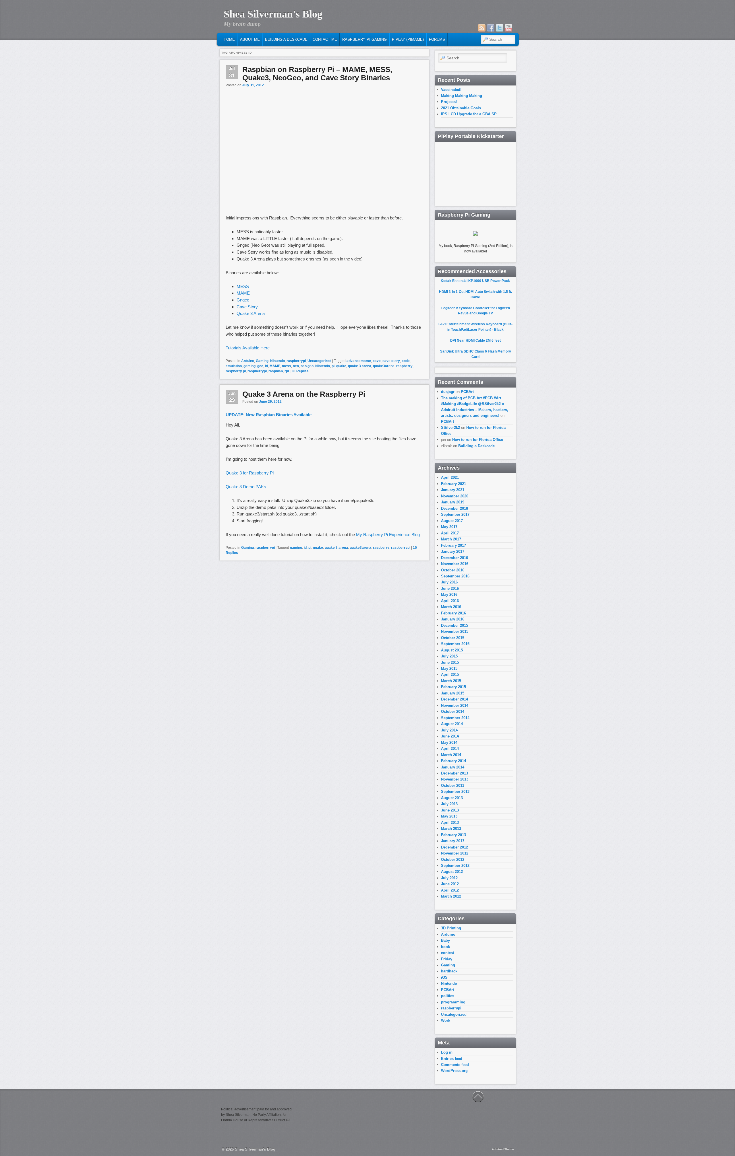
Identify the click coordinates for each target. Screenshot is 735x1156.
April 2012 (450, 890)
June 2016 (450, 588)
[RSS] (482, 28)
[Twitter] (499, 28)
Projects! (449, 102)
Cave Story (247, 306)
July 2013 (449, 804)
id (266, 366)
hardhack (449, 971)
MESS (243, 286)
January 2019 (452, 502)
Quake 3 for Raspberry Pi (251, 472)
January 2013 (452, 841)
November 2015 (454, 631)
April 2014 (450, 748)
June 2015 (450, 662)
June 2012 (450, 884)
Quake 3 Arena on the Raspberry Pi (303, 394)
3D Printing (451, 928)
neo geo (307, 366)
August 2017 (452, 521)
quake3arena (383, 366)
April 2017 (450, 533)
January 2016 (452, 619)
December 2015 (454, 625)
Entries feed (451, 1058)
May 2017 (449, 527)
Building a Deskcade (286, 39)
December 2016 (454, 558)
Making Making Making (461, 96)
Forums (437, 39)
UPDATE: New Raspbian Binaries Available (269, 414)
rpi (287, 371)
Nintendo (277, 361)
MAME (243, 293)
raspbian (275, 371)
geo (260, 366)
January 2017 (452, 551)
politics (447, 996)
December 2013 (454, 773)
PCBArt (467, 392)
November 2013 (454, 779)
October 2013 (452, 785)
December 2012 (454, 847)
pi (333, 366)
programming (453, 1002)
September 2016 (455, 576)
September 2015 (455, 644)
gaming (249, 366)
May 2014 (449, 742)
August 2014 (452, 724)
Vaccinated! (451, 89)
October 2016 (452, 570)
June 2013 (450, 810)
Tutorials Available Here (248, 347)
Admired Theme (503, 1149)
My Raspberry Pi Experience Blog (388, 534)
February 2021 (453, 484)
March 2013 (451, 828)
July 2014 (449, 730)
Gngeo (243, 299)
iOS (444, 977)
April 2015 (450, 674)
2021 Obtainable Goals (461, 108)
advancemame (359, 361)
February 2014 (453, 761)
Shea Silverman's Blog (273, 14)
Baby (445, 940)
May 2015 (449, 668)
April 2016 (450, 601)
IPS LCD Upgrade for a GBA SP (469, 114)
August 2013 (452, 798)
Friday (446, 959)
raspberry (404, 366)
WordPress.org (454, 1071)
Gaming (262, 361)
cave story (391, 361)
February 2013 (453, 835)
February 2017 (453, 545)
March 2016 (451, 607)
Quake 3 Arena (251, 313)
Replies (300, 371)
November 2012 (454, 853)
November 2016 (454, 564)
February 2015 (453, 687)
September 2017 (455, 514)
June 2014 (450, 736)
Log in (446, 1052)
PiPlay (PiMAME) (408, 39)
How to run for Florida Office (477, 439)
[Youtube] (508, 28)
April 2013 (450, 822)
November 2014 (454, 705)
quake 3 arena (359, 366)
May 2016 (449, 594)
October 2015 (452, 638)
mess (286, 366)
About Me (250, 39)
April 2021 (450, 477)
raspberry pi (236, 371)
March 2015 (451, 681)
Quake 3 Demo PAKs (246, 486)
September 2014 (455, 718)
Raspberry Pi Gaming (364, 39)
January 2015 (452, 693)
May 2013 (449, 816)
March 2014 (451, 755)
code (406, 361)
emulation (234, 366)
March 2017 (451, 539)
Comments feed (455, 1064)
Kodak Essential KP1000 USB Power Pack (475, 281)
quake (341, 366)
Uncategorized (319, 361)
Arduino (247, 361)
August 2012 (452, 871)
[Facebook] (490, 28)
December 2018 (454, 508)
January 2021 (452, 490)
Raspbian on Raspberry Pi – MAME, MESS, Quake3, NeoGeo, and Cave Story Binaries (317, 73)
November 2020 (454, 496)
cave (377, 361)
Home (229, 39)
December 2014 (454, 699)
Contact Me (325, 39)
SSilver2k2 (450, 427)
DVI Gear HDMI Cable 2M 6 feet (475, 340)
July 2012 (449, 878)
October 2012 (452, 859)
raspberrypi (296, 361)
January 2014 (452, 767)
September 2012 (455, 865)
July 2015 (449, 656)
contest (447, 953)
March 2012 (451, 896)
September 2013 (455, 791)
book (445, 947)
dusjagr (447, 392)
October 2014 (452, 711)
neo (296, 366)
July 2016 (449, 582)
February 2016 (453, 613)
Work (445, 1020)
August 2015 (452, 650)
